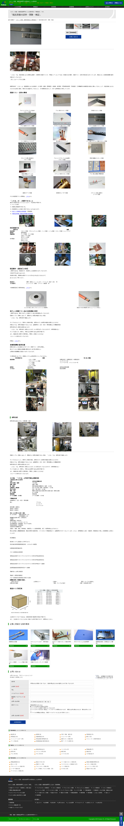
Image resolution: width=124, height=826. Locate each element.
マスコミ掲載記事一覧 (15, 805)
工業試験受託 (88, 790)
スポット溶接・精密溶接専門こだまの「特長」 (20, 784)
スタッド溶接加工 (107, 787)
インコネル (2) (65, 749)
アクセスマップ (80, 802)
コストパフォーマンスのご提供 (17, 792)
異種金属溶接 (74, 792)
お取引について (89, 6)
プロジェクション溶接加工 (82, 787)
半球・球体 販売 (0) (66, 734)
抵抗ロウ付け (54, 792)
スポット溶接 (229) (91, 764)
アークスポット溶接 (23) (17, 770)
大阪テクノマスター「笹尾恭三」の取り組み (20, 787)
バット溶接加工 (96, 787)
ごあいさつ (39, 802)
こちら (27, 196)
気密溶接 (38, 795)
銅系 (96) (63, 751)
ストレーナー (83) (65, 736)
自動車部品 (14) (40, 736)
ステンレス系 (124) (41, 751)
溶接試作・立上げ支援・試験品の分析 (103, 790)
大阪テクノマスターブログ (16, 807)
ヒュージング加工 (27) (92, 766)
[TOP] (121, 814)
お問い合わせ (61, 802)
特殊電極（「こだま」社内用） (95, 792)
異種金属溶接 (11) (15, 762)
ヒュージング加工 (40, 790)
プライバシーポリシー (25, 819)
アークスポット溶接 (53, 790)
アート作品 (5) (14, 741)
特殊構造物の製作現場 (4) (42, 741)
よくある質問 (70, 802)
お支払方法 (99, 802)
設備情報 (71, 6)
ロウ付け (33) (64, 768)
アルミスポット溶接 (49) (42, 766)
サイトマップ (13, 819)
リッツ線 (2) (14, 749)
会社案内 (107, 6)
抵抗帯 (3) (13, 734)
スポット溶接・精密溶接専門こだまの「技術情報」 (48, 784)
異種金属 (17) (89, 749)
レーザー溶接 (78, 790)
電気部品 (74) (89, 734)
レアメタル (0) (65, 753)
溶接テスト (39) (40, 764)
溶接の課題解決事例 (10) (92, 762)
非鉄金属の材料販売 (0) (42, 738)
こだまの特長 (17, 6)
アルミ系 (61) (14, 753)
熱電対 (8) (38, 734)
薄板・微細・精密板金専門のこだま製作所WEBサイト (24, 814)
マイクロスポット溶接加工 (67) (69, 764)
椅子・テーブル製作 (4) (67, 741)
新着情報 (12, 802)
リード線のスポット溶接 (42, 792)
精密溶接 (82, 792)
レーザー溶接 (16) (15, 768)
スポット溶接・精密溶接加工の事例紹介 (26, 20)
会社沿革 (53, 802)
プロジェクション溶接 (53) (18, 766)
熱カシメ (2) (14, 764)
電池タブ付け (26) (91, 768)
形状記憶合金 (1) (40, 749)
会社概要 (46, 802)
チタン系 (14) (39, 753)
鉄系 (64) (13, 751)
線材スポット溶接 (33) (67, 738)
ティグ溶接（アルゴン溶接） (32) (44, 768)
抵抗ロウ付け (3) (40, 762)
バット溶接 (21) (65, 766)
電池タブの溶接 (64, 792)
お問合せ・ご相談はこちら (115, 2)
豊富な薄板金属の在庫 (15, 790)
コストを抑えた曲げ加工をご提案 (18, 795)
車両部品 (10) (14, 736)
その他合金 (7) (90, 753)
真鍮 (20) (88, 751)
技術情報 (53, 6)
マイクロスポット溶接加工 (42, 787)
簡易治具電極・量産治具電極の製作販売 (22, 213)
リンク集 (37, 819)
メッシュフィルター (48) (17, 738)
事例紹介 (35, 6)
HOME (11, 4)
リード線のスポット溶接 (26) (68, 762)
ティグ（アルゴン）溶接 (66, 790)
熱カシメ (107, 792)
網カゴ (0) (88, 736)
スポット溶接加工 (56, 787)
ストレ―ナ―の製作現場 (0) (93, 738)
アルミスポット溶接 (69, 787)
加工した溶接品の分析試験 (19, 211)
